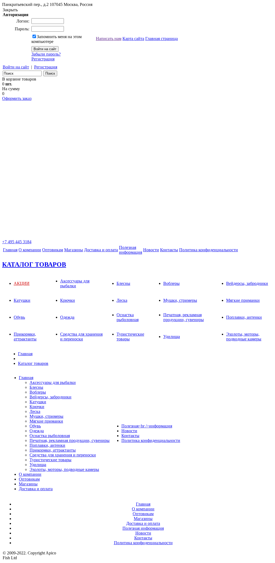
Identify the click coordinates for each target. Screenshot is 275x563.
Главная (10, 250)
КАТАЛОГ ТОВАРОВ (34, 264)
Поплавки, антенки (244, 317)
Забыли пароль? (46, 54)
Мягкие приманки (243, 300)
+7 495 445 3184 (16, 241)
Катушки (22, 300)
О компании (30, 250)
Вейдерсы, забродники (247, 283)
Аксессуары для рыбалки (74, 283)
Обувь (19, 317)
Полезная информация (143, 528)
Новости (151, 250)
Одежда (67, 317)
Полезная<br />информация (146, 426)
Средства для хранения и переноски (81, 336)
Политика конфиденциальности (208, 250)
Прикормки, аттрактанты (25, 336)
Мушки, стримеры (180, 300)
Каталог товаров (33, 363)
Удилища (171, 336)
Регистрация (43, 59)
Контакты (169, 250)
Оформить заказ (16, 98)
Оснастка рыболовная (128, 317)
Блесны (123, 283)
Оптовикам (52, 250)
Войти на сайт (16, 67)
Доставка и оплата (101, 250)
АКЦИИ (22, 283)
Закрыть (10, 10)
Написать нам (108, 38)
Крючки (67, 300)
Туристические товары (50, 459)
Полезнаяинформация (130, 250)
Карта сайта (133, 38)
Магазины (73, 250)
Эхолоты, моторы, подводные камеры (243, 336)
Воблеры (171, 283)
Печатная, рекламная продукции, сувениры (183, 317)
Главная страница (161, 38)
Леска (122, 300)
